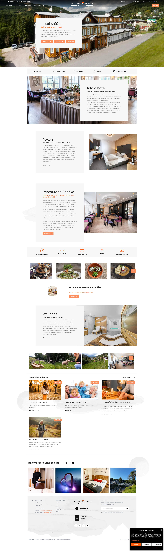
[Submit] (127, 508)
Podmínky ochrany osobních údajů (150, 547)
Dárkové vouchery (60, 500)
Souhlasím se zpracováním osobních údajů (112, 512)
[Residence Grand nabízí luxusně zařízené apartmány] (41, 480)
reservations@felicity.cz (46, 510)
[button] (161, 530)
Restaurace (59, 502)
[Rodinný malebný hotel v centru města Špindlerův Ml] (96, 480)
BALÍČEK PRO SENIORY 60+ (38, 439)
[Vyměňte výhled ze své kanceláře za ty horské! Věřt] (68, 480)
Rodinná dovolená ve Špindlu (75, 402)
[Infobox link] (10, 1)
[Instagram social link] (69, 463)
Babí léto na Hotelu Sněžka (38, 402)
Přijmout (136, 544)
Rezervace (155, 5)
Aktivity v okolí (59, 507)
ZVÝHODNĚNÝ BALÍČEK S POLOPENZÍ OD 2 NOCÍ (117, 402)
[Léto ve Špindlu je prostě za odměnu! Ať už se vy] (123, 480)
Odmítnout (146, 544)
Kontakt (58, 504)
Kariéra (57, 511)
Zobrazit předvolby (157, 544)
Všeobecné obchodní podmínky (63, 539)
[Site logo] (82, 5)
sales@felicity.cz (48, 512)
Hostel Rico (58, 509)
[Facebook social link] (62, 463)
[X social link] (66, 463)
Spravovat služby (135, 540)
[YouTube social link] (73, 463)
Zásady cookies (138, 547)
